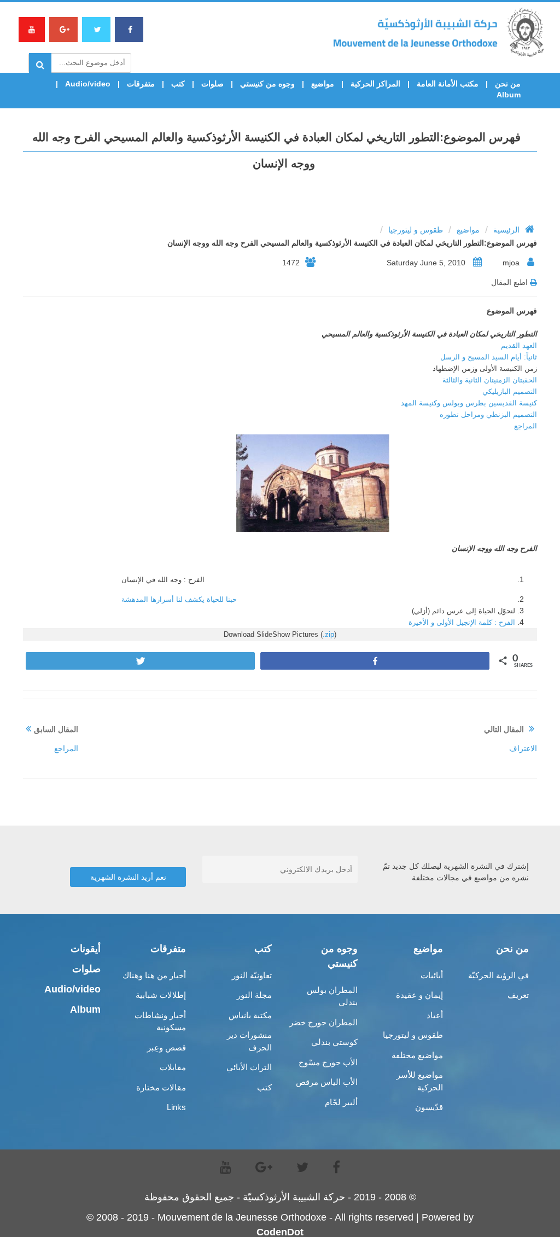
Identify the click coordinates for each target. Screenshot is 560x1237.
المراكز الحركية (375, 83)
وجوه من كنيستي (267, 83)
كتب (178, 83)
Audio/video (87, 83)
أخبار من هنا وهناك (154, 975)
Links (176, 1107)
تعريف (518, 995)
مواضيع (322, 83)
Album (509, 94)
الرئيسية (506, 229)
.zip (328, 634)
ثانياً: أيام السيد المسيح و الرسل (488, 357)
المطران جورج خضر (323, 1022)
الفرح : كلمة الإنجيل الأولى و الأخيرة (462, 622)
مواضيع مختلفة (417, 1055)
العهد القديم (519, 345)
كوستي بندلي (334, 1042)
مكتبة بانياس (250, 1015)
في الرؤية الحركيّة (498, 975)
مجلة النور (254, 995)
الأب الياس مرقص (327, 1082)
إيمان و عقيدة (419, 995)
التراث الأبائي (249, 1067)
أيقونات (86, 948)
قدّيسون (429, 1107)
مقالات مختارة (161, 1087)
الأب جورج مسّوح (328, 1062)
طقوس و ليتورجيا (415, 229)
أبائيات (432, 975)
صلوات (212, 83)
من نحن (508, 83)
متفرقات (141, 83)
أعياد (435, 1015)
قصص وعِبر (166, 1047)
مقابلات (173, 1067)
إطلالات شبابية (161, 995)
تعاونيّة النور (252, 975)
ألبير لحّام (341, 1102)
